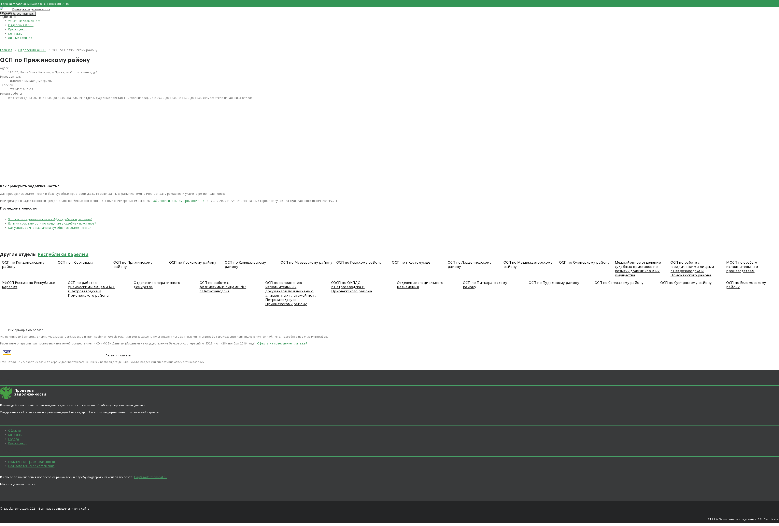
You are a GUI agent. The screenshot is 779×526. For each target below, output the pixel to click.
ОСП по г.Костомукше (411, 262)
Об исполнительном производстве (178, 201)
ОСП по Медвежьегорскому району (528, 264)
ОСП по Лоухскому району (192, 262)
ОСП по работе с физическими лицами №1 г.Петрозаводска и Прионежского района (91, 289)
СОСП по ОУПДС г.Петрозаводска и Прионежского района (351, 286)
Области (14, 430)
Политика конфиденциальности (31, 462)
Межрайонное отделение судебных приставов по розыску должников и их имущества (638, 268)
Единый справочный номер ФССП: (35, 4)
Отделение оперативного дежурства (157, 284)
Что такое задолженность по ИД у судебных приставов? (50, 219)
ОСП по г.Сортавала (76, 262)
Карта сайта (80, 508)
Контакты (15, 33)
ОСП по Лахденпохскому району (470, 264)
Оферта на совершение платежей (282, 343)
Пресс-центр (17, 29)
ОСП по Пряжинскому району (133, 264)
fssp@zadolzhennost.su (150, 477)
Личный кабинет (20, 38)
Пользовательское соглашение (31, 466)
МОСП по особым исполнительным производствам (742, 266)
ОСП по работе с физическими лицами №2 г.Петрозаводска (223, 286)
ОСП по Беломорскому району (746, 284)
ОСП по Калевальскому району (245, 264)
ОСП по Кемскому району (359, 262)
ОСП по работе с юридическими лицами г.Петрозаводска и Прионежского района (692, 268)
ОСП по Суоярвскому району (686, 282)
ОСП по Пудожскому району (554, 282)
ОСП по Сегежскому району (619, 282)
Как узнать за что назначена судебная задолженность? (49, 228)
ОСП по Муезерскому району (306, 262)
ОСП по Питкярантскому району (485, 284)
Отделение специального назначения (420, 284)
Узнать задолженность (25, 21)
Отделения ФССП (20, 25)
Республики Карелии (63, 254)
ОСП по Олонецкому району (584, 262)
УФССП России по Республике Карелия (28, 284)
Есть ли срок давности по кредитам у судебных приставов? (52, 223)
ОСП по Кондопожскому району (23, 264)
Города (13, 439)
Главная (6, 50)
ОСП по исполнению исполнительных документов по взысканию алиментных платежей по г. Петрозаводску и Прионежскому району (290, 293)
